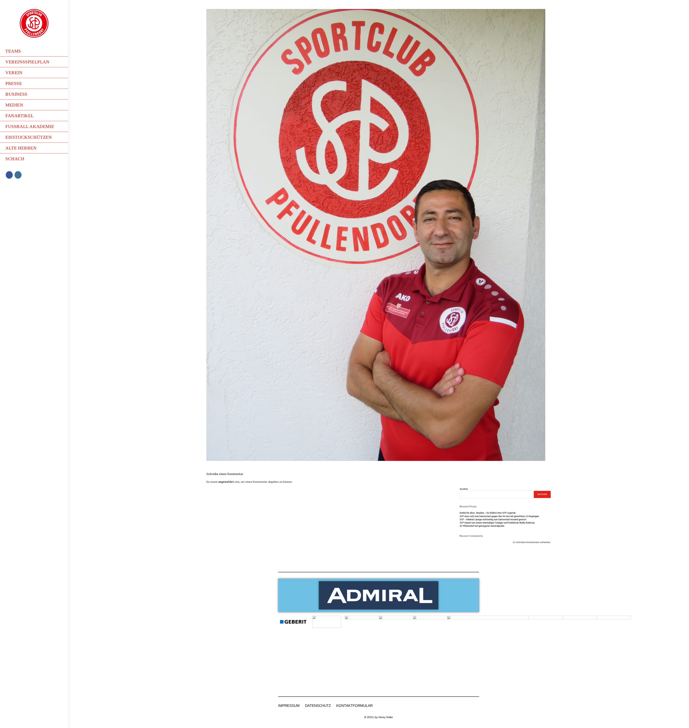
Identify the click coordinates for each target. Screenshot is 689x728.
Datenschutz (318, 706)
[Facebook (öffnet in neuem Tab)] (9, 175)
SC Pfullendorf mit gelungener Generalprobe (482, 526)
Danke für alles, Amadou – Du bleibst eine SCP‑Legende (488, 512)
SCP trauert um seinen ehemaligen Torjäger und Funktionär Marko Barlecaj (497, 522)
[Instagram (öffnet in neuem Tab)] (18, 175)
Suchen (464, 489)
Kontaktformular (354, 706)
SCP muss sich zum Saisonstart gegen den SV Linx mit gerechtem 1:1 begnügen (499, 516)
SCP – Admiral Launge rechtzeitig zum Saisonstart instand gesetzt (493, 519)
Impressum (289, 706)
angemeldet (226, 482)
